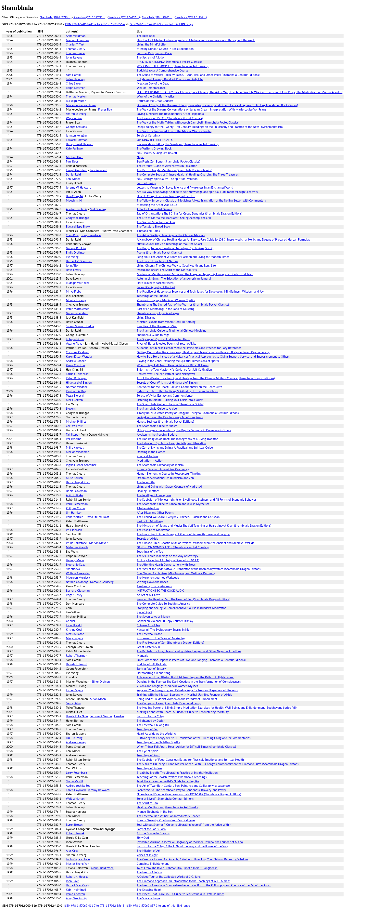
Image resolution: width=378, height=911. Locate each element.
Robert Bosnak (75, 833)
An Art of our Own (148, 595)
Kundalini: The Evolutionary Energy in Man (164, 629)
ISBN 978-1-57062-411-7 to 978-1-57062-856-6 (95, 24)
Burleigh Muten (76, 101)
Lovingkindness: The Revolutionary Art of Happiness (170, 417)
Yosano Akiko (74, 343)
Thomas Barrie (75, 53)
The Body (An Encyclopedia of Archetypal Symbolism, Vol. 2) (175, 248)
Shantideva (73, 569)
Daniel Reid (73, 174)
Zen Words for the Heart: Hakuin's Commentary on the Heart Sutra (179, 387)
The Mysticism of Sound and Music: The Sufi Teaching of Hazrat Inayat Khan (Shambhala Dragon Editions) (204, 525)
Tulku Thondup (75, 79)
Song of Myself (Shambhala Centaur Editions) (166, 798)
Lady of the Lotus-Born (151, 829)
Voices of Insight (147, 855)
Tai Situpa (72, 434)
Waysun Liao (74, 118)
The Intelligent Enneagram (154, 495)
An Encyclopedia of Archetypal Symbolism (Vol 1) (168, 560)
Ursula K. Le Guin (77, 716)
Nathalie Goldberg (102, 582)
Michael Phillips (76, 421)
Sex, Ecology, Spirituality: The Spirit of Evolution (167, 179)
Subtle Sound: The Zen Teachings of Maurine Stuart (169, 244)
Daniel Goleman (76, 491)
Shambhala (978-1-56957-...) (124, 17)
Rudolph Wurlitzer (77, 283)
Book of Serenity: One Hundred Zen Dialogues (166, 820)
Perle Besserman (77, 504)
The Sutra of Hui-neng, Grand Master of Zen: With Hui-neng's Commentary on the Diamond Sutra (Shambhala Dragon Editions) (218, 764)
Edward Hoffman (76, 140)
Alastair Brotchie (76, 209)
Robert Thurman (76, 655)
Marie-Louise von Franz (81, 105)
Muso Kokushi (74, 478)
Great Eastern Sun (148, 647)
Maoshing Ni (74, 200)
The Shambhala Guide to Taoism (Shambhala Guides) (170, 404)
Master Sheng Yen (77, 863)
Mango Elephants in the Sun (154, 811)
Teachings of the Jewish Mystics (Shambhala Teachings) (172, 777)
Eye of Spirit (144, 612)
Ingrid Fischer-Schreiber (81, 465)
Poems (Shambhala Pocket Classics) (159, 252)
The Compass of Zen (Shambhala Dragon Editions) (169, 703)
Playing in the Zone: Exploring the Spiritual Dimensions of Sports (178, 361)
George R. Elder (76, 248)
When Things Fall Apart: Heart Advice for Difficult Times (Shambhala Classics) (186, 746)
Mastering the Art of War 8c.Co (157, 205)
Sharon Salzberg (76, 114)
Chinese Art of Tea (148, 625)
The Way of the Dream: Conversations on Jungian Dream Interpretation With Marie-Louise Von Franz (201, 109)
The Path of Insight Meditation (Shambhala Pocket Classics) (174, 170)
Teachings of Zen (147, 729)
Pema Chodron (75, 365)
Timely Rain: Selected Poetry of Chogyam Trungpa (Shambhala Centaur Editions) (188, 413)
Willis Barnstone (76, 543)
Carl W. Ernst (74, 426)
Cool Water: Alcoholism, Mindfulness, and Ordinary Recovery (176, 573)
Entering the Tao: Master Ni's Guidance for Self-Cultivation (174, 369)
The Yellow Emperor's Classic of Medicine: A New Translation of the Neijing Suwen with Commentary (201, 200)
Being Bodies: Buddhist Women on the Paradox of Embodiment (177, 699)
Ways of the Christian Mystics (155, 96)
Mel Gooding (98, 209)
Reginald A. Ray (76, 391)
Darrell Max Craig (77, 885)
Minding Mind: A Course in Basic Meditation (165, 49)
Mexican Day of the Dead (153, 83)
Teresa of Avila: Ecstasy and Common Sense (165, 395)
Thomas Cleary (75, 49)
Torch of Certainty (148, 135)
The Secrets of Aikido (150, 57)
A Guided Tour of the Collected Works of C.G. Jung (169, 876)
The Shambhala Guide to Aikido (157, 408)
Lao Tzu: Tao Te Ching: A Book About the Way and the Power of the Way (182, 846)
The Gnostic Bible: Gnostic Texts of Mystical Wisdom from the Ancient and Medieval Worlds (195, 543)
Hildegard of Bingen (79, 382)
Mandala (142, 655)
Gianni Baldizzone (102, 868)
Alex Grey (72, 850)
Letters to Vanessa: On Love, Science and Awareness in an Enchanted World (185, 187)
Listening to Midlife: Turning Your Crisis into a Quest (170, 400)
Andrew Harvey (76, 742)
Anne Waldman (75, 36)
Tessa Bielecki (75, 395)
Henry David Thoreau (79, 144)
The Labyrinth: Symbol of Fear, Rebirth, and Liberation (171, 443)
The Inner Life (146, 482)
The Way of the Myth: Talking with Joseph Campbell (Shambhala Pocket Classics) (188, 122)
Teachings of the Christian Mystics (158, 742)
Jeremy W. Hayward (78, 187)
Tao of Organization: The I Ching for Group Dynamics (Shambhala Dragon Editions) (189, 213)
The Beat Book (146, 36)
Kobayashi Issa (75, 339)
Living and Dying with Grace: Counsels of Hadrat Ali (170, 486)
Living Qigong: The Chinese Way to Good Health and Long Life (176, 265)
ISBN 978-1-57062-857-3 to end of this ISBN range (161, 24)
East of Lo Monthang (150, 521)
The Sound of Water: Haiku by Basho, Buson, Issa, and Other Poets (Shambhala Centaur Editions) (198, 75)
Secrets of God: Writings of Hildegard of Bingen (167, 382)
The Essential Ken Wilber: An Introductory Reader (168, 816)
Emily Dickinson (76, 252)
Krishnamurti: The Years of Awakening (161, 638)
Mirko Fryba (73, 291)
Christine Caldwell (77, 352)
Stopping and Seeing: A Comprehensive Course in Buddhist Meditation (181, 608)
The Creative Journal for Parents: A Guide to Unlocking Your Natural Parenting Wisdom (192, 859)
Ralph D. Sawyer (76, 378)
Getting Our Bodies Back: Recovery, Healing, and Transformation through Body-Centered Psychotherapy (203, 352)
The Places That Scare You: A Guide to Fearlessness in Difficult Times (180, 894)
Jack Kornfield (98, 170)
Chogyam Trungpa (77, 218)
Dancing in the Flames (151, 452)
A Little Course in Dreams (153, 833)
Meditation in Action (150, 460)
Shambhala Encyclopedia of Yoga (158, 313)
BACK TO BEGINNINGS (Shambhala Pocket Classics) (169, 62)
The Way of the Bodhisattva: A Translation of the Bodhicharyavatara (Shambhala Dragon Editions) (199, 569)
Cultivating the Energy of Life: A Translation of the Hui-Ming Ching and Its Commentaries (193, 738)
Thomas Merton (76, 96)
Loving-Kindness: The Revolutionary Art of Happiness (170, 114)
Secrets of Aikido (147, 538)
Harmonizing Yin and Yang (153, 673)
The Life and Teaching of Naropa (157, 261)
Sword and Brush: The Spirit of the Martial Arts (167, 270)
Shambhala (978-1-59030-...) (157, 17)
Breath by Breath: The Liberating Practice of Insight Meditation (177, 772)
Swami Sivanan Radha (80, 326)
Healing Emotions (148, 491)
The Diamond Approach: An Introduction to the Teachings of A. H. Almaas (183, 881)
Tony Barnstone (91, 235)
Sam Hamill (73, 75)
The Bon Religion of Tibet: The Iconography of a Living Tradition (177, 439)
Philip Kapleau (75, 447)
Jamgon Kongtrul (76, 135)
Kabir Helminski (76, 889)
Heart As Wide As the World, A (156, 733)
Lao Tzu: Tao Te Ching (150, 716)
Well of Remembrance (151, 88)
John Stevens (74, 57)
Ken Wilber (73, 179)
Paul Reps (72, 161)
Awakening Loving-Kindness (154, 586)
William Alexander (78, 573)
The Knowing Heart (149, 889)
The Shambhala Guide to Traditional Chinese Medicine (171, 330)
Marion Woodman (77, 452)
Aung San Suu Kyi (76, 898)
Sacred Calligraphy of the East (156, 287)
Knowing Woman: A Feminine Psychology (163, 469)
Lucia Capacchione (78, 859)
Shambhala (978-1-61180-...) (191, 17)
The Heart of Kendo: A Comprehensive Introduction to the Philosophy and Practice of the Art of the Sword (204, 885)
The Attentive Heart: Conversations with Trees (166, 564)
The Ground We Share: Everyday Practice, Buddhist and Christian (178, 517)
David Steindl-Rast (97, 517)
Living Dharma (146, 317)
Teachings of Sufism (149, 768)
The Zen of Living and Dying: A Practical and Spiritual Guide (175, 447)
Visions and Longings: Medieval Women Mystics (167, 686)
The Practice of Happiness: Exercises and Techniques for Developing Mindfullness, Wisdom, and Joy (200, 291)
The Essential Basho (149, 634)
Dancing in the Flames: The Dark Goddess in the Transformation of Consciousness (189, 681)
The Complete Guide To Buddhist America (163, 603)
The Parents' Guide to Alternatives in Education (167, 166)
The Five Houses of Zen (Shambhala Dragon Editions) (170, 642)
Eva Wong (72, 257)
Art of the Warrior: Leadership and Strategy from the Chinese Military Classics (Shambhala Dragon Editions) (206, 378)
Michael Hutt (74, 157)
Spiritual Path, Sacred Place (154, 53)
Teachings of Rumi (148, 755)
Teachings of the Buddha (152, 296)
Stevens (71, 408)
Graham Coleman (77, 40)
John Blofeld (74, 625)
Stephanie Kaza (75, 564)
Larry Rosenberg (76, 772)
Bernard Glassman (78, 590)
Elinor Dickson (101, 681)
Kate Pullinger (75, 148)
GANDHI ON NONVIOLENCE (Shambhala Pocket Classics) (173, 547)
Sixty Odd (143, 837)
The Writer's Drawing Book (154, 148)
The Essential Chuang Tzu (153, 725)
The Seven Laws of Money (153, 616)
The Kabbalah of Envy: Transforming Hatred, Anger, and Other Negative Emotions (189, 651)
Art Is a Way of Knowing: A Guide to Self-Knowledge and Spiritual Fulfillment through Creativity (197, 192)
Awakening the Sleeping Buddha (157, 434)
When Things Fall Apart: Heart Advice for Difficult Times (172, 365)
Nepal (140, 157)
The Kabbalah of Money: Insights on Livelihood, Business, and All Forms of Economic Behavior (196, 499)
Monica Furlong (76, 300)
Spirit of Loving (146, 183)
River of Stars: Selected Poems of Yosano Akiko (166, 343)
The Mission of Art (148, 850)
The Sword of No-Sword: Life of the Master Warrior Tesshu (174, 131)
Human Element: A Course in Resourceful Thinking (169, 473)
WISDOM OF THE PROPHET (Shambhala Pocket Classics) (172, 66)
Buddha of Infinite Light (152, 664)
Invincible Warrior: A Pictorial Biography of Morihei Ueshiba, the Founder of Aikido (190, 842)
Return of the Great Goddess (155, 101)
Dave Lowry (73, 270)
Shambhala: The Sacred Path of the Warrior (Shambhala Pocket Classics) (183, 304)
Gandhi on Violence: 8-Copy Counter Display (165, 621)
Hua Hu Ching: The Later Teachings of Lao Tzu (166, 196)
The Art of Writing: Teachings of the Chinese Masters (171, 235)
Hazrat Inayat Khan (78, 482)
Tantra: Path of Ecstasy (151, 668)
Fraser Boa (105, 109)
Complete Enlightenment (153, 863)
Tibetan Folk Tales (148, 231)
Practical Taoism (147, 456)
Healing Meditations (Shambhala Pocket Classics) (168, 807)
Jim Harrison (74, 512)
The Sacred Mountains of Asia (156, 222)
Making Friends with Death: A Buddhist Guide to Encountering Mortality (183, 712)
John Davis (72, 881)
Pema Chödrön (75, 894)
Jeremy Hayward (98, 790)
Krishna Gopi (74, 629)
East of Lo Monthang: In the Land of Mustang (165, 309)
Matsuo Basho (75, 634)
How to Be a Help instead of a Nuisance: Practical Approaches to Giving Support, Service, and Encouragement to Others (213, 356)
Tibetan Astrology (148, 508)
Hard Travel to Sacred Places (155, 283)
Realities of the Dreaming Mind (157, 326)
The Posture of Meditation (153, 530)
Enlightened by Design (151, 720)
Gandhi (70, 621)
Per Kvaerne (73, 439)
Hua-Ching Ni (74, 196)
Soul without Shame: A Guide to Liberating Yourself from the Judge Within (184, 824)
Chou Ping (72, 235)
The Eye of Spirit (147, 751)
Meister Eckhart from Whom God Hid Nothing (166, 322)
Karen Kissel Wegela (79, 356)
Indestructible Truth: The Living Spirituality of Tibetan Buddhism (177, 391)
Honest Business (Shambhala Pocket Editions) (165, 421)
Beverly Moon (75, 560)
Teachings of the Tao (150, 551)
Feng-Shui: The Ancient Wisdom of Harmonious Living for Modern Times (183, 257)
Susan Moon (98, 699)
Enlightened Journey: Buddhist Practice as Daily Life (170, 79)
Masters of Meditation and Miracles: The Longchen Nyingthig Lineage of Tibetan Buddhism (195, 274)
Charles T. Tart (75, 44)
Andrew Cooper (76, 361)
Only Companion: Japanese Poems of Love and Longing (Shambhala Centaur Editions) (191, 660)
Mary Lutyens (74, 638)
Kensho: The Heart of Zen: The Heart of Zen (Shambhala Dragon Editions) (183, 599)
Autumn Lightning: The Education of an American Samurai (174, 278)
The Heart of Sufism (149, 872)
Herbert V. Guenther (79, 261)
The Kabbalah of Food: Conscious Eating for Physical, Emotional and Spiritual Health (190, 759)
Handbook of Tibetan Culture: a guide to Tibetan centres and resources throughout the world (196, 40)
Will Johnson (74, 530)
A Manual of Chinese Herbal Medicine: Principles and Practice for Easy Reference (189, 348)
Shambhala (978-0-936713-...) (89, 17)
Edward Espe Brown (78, 226)
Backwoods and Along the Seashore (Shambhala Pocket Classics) (178, 144)
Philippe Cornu (75, 508)
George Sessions (76, 127)
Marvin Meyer (98, 543)
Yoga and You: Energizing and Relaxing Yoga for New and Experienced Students (187, 690)
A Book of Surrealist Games (154, 209)
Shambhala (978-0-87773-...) (55, 17)
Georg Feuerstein (77, 313)
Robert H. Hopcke (77, 876)
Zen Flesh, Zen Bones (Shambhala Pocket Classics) (168, 161)
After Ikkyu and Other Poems (155, 512)
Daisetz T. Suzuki (76, 664)
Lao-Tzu (119, 716)
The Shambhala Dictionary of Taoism (160, 465)
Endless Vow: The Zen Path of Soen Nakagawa (166, 374)
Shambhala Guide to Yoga (153, 335)
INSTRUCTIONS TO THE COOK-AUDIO (160, 590)
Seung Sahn (73, 703)
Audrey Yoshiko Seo (78, 785)
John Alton (72, 265)
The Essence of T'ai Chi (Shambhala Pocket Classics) (170, 118)
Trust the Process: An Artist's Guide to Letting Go (168, 781)
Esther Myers (74, 690)
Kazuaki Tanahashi (77, 374)
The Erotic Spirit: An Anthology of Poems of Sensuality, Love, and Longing (183, 534)
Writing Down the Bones (152, 582)
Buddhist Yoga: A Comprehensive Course (162, 70)
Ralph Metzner (75, 88)
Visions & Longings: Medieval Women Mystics (166, 300)
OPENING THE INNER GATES (154, 140)
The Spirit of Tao (147, 803)
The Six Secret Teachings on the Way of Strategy (167, 556)
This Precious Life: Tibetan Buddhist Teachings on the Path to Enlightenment (185, 677)
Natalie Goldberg (77, 582)
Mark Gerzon (74, 400)
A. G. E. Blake (74, 495)
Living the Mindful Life (151, 44)
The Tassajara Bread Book (153, 226)
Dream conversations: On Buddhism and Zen (165, 478)
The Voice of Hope (148, 898)
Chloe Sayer (73, 83)
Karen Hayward (76, 790)
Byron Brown (74, 824)
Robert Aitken (74, 517)
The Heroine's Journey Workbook (158, 577)
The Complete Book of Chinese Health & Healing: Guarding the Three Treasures (188, 174)
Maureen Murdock (78, 577)
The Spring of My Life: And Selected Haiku (163, 339)
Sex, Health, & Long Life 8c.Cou (157, 153)
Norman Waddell (77, 387)
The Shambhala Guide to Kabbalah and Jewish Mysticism (173, 504)
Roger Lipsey (74, 595)
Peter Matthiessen (77, 309)
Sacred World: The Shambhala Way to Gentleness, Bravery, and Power (181, 790)
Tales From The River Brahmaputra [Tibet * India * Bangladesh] (177, 868)
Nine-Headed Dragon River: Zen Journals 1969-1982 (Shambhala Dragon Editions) (189, 794)
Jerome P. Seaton (101, 716)
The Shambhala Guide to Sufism (157, 426)
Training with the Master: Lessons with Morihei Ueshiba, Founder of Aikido (184, 694)
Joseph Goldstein (76, 170)
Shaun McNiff (74, 781)
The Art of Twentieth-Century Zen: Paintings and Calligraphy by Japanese (183, 785)
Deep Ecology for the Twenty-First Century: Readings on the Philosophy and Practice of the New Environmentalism (210, 127)
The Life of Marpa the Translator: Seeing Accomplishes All (174, 218)
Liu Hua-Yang (74, 738)
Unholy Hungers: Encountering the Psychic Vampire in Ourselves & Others (184, 430)
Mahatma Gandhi (77, 547)
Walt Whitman (75, 798)
